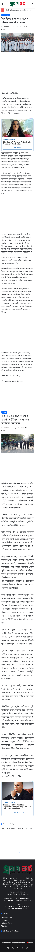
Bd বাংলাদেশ (6, 15)
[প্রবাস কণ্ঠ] (17, 4)
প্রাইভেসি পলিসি (6, 923)
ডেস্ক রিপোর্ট (6, 27)
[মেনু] (33, 5)
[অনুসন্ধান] (2, 5)
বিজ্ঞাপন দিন (5, 926)
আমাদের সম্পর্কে (6, 917)
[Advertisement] (17, 71)
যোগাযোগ (4, 920)
